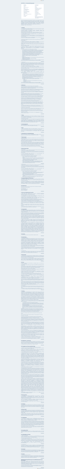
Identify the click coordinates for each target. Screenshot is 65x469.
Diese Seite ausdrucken (41, 468)
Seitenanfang (42, 38)
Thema (24, 6)
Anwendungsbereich (26, 7)
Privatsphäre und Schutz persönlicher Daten (38, 9)
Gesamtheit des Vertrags (38, 14)
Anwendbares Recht (37, 13)
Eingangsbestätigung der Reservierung (26, 12)
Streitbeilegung (36, 12)
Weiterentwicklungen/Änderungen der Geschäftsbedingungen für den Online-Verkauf (39, 17)
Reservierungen (25, 10)
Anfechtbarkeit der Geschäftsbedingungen (26, 9)
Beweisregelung (37, 10)
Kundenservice (25, 13)
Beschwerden (36, 5)
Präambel (43, 0)
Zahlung (36, 7)
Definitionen (25, 5)
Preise (36, 6)
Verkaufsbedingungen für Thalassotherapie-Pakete (27, 466)
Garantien (25, 16)
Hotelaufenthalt (25, 15)
